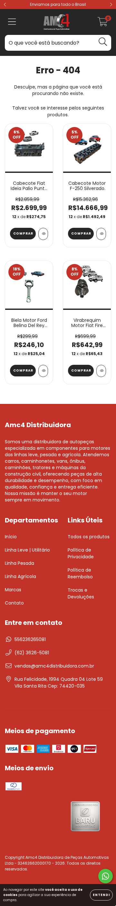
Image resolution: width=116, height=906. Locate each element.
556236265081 (30, 639)
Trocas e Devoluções (81, 593)
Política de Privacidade (81, 553)
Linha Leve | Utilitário (27, 550)
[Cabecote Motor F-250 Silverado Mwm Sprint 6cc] (101, 234)
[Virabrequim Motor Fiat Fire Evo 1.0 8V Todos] (101, 371)
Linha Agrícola (20, 576)
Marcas (13, 589)
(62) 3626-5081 (32, 652)
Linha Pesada (19, 563)
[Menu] (12, 22)
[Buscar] (103, 41)
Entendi (101, 894)
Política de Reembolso (80, 573)
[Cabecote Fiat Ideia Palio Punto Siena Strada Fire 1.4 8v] (43, 234)
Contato (14, 603)
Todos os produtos (89, 536)
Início (11, 536)
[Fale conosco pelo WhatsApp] (105, 876)
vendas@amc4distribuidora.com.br (54, 666)
